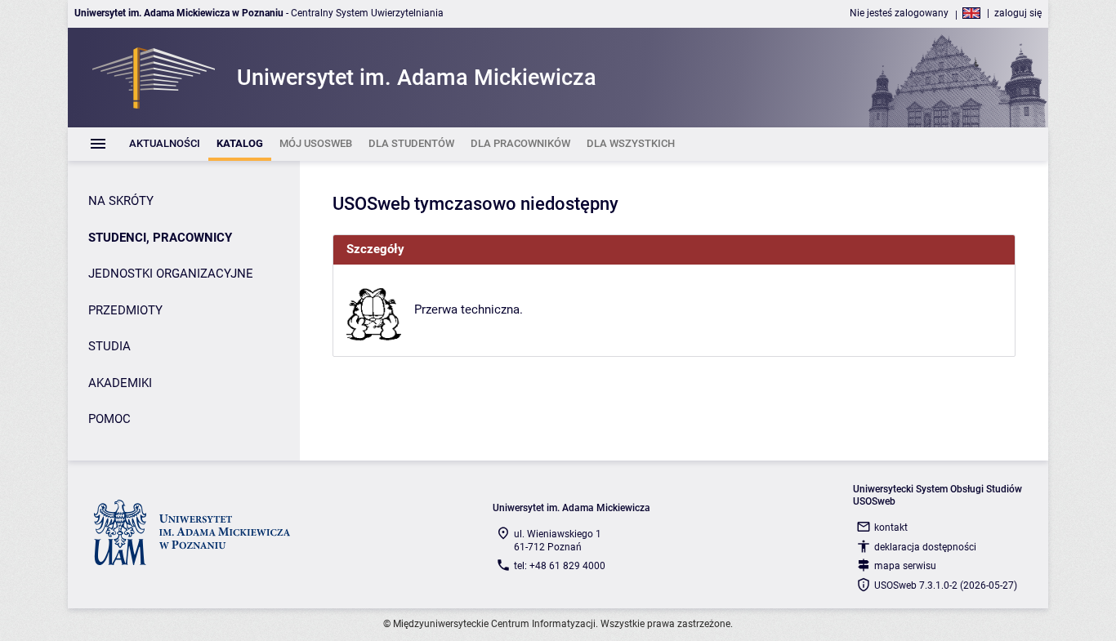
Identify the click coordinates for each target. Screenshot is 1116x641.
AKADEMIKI (120, 383)
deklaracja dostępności (925, 547)
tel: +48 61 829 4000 (559, 566)
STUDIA (109, 346)
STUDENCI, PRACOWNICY (160, 237)
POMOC (109, 419)
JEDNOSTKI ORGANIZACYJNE (170, 273)
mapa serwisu (905, 566)
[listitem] (164, 144)
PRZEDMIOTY (125, 310)
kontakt (891, 527)
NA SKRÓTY (121, 201)
